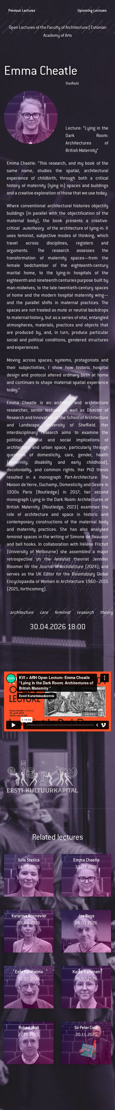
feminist (62, 613)
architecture (21, 613)
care (44, 613)
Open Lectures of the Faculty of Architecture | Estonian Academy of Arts (57, 29)
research (85, 613)
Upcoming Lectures (92, 11)
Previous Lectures (21, 11)
